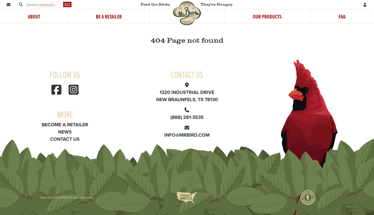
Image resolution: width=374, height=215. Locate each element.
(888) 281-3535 (187, 117)
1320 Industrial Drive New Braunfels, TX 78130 (187, 96)
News (65, 131)
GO (67, 4)
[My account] (365, 4)
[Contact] (8, 4)
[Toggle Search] (20, 5)
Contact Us (65, 138)
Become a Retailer (65, 124)
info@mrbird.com (187, 134)
